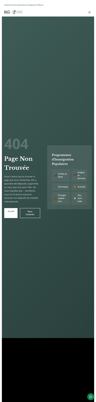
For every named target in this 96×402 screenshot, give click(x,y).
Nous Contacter (30, 213)
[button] (89, 12)
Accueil (11, 211)
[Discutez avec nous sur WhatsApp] (90, 396)
